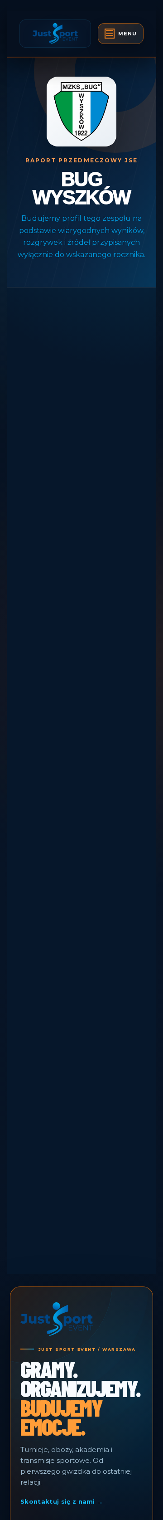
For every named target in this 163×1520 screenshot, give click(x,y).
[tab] (121, 33)
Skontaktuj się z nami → (61, 1501)
